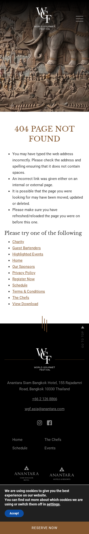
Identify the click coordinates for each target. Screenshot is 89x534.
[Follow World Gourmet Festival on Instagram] (39, 423)
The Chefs (20, 297)
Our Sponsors (23, 266)
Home (17, 260)
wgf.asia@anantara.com (45, 409)
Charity (18, 242)
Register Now (23, 279)
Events (50, 448)
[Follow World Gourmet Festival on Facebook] (49, 423)
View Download (25, 304)
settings (53, 504)
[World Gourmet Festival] (44, 18)
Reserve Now (44, 528)
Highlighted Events (27, 254)
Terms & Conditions (28, 291)
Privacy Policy (23, 273)
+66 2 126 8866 (44, 399)
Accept (14, 513)
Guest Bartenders (26, 248)
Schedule (19, 285)
